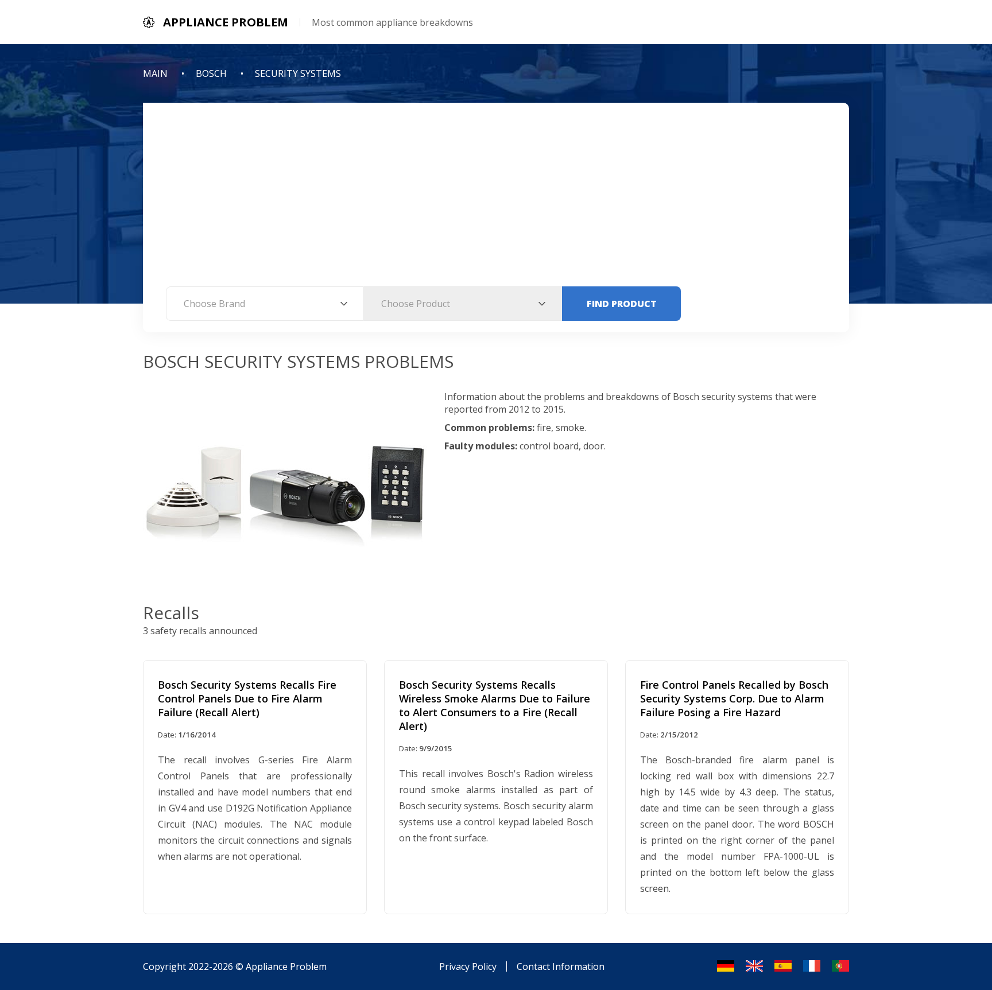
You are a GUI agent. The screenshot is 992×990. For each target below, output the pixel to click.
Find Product (622, 303)
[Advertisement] (496, 200)
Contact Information (560, 966)
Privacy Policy (468, 966)
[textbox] (264, 303)
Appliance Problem (286, 966)
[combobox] (265, 303)
